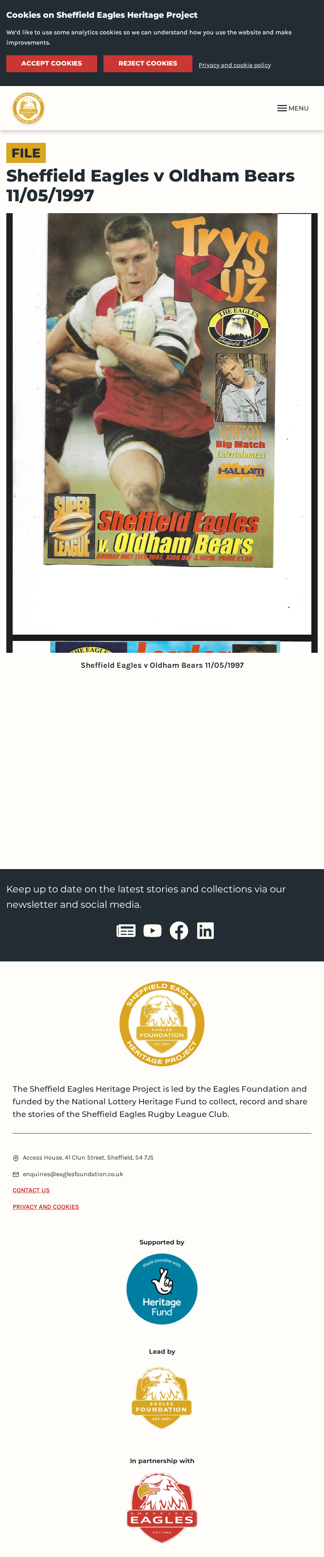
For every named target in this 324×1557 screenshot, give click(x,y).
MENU (298, 108)
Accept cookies (51, 63)
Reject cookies (148, 63)
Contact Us (31, 1190)
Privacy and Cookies (46, 1206)
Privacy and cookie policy (235, 65)
